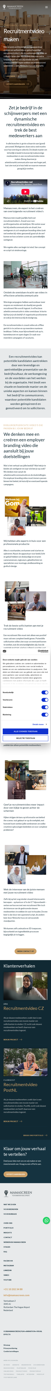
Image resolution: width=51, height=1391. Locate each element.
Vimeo (6, 1275)
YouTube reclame (10, 1377)
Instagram (9, 1266)
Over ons (8, 1223)
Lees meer (10, 76)
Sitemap (7, 1345)
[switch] (45, 700)
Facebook (8, 1261)
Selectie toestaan (25, 738)
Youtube (8, 1280)
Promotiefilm (35, 1371)
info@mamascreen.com (16, 1295)
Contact (8, 1237)
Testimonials (9, 1374)
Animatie (15, 1365)
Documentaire (39, 1365)
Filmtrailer (21, 1368)
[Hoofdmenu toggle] (46, 7)
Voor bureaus (10, 1214)
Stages (7, 1247)
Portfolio (9, 1228)
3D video (7, 1365)
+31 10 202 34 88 (13, 1289)
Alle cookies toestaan (25, 731)
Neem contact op (25, 951)
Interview (30, 1374)
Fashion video (9, 1368)
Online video (9, 1371)
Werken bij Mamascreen (15, 1242)
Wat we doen (10, 1204)
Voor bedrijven (11, 1209)
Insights (8, 1233)
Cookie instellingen (11, 1351)
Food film (32, 1368)
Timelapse (20, 1374)
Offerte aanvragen (15, 84)
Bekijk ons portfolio (33, 1135)
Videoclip (40, 1374)
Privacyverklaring (10, 1348)
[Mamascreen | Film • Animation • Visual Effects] (12, 7)
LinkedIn (8, 1270)
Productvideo (21, 1371)
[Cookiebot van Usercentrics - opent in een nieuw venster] (38, 651)
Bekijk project (20, 1039)
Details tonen (38, 724)
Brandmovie (26, 1365)
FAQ (5, 1252)
